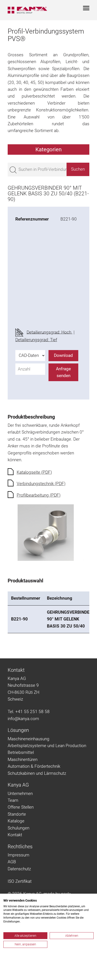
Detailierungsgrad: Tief (36, 339)
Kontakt (15, 834)
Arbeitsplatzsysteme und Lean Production (47, 745)
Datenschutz (19, 868)
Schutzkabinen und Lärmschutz (37, 773)
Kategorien (48, 149)
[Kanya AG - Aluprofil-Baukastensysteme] (27, 10)
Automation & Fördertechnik (34, 766)
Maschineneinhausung (28, 738)
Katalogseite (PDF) (34, 472)
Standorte (17, 814)
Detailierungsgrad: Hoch (49, 332)
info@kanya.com (23, 718)
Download (63, 355)
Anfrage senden (63, 372)
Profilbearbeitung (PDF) (38, 495)
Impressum (18, 855)
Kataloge (16, 821)
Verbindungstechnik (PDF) (41, 483)
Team (13, 800)
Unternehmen (20, 793)
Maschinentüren (22, 759)
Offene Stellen (21, 807)
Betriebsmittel (21, 752)
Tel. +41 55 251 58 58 (29, 711)
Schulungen (18, 828)
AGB (12, 861)
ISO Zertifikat (20, 881)
